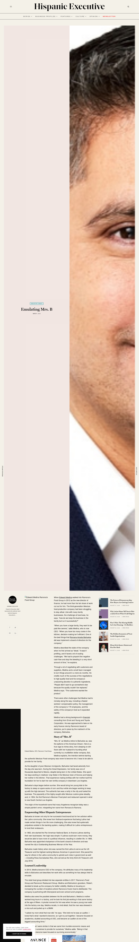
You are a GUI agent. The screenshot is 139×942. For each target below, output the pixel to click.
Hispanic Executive (12, 606)
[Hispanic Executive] (69, 7)
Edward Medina (65, 597)
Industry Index (36, 303)
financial (86, 717)
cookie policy (27, 929)
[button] (32, 925)
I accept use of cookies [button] (19, 934)
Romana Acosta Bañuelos (80, 637)
